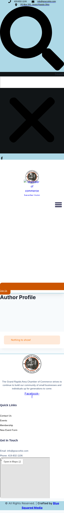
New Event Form (8, 430)
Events (3, 420)
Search (59, 74)
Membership (6, 425)
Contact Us (5, 415)
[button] (32, 39)
